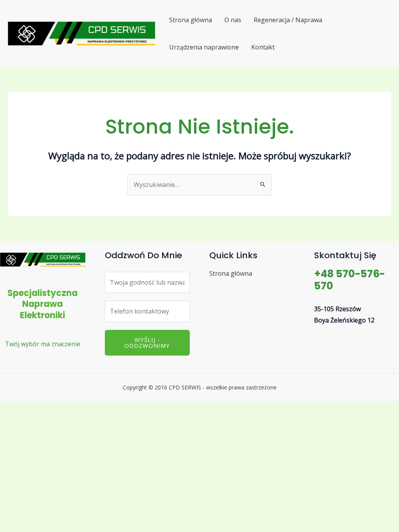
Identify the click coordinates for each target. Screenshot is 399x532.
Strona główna (190, 20)
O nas (232, 20)
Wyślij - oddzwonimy (147, 342)
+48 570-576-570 (349, 280)
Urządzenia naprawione (204, 47)
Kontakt (263, 47)
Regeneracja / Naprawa (288, 20)
